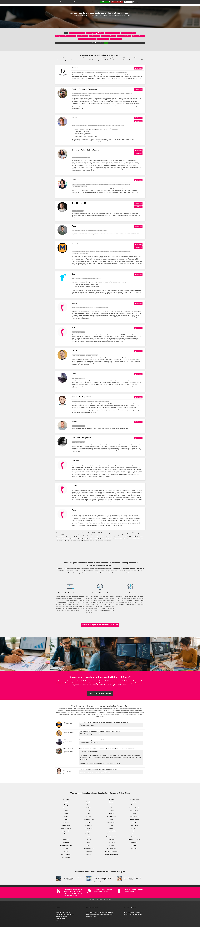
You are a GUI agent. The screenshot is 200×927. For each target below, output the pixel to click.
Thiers (134, 813)
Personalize (128, 2)
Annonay (66, 810)
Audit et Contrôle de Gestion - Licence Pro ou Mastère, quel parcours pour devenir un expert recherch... (103, 878)
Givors (88, 813)
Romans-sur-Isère (111, 831)
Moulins (111, 802)
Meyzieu (89, 845)
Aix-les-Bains (66, 799)
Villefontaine (134, 836)
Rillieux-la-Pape (111, 822)
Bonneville (66, 822)
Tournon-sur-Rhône (134, 819)
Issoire (88, 822)
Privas (111, 819)
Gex (89, 810)
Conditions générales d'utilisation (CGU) (65, 914)
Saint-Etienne (111, 842)
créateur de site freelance (128, 33)
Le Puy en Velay (89, 828)
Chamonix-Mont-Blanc (66, 845)
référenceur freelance (138, 36)
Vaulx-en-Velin (134, 825)
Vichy (134, 831)
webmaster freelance (115, 39)
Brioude (66, 834)
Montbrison (89, 851)
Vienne (134, 834)
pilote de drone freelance (108, 36)
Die (88, 799)
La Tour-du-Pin (88, 825)
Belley (66, 819)
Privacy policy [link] (136, 2)
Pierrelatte (111, 813)
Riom (111, 825)
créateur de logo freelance (112, 33)
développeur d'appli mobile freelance (65, 36)
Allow (106, 42)
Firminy (88, 805)
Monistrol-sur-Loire (89, 848)
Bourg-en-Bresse (66, 825)
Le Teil (88, 831)
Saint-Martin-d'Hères (134, 799)
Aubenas (66, 813)
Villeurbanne (134, 842)
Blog (57, 920)
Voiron (134, 845)
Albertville (66, 802)
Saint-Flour (111, 845)
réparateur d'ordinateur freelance (87, 39)
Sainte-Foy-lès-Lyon (111, 836)
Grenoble (88, 816)
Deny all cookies (118, 2)
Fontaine (88, 807)
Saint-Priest (134, 802)
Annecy (66, 805)
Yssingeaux (134, 848)
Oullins (111, 807)
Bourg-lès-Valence (66, 828)
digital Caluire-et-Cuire (91, 916)
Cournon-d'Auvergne (66, 854)
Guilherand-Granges (89, 819)
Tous (66, 33)
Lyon (89, 836)
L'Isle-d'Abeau (88, 834)
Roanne (111, 828)
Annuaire (58, 912)
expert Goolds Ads (82, 36)
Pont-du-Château (111, 816)
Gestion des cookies (60, 918)
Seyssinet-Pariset (134, 807)
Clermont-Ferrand (66, 848)
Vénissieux (134, 828)
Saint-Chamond (111, 834)
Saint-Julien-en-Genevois (111, 854)
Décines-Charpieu (66, 857)
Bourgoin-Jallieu (66, 831)
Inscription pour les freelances (100, 693)
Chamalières (66, 839)
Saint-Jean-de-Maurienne (111, 851)
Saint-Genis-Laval (111, 848)
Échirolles (88, 802)
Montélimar (89, 854)
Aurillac (66, 816)
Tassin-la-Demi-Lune (134, 810)
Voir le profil (139, 68)
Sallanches (134, 805)
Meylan (88, 842)
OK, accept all (106, 2)
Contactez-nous (59, 922)
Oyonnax (111, 810)
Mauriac (89, 839)
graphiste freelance (94, 36)
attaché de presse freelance (77, 33)
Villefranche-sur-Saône (134, 839)
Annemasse (66, 807)
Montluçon (111, 799)
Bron (66, 836)
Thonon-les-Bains (134, 816)
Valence (134, 822)
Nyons (111, 805)
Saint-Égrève (111, 839)
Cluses (66, 851)
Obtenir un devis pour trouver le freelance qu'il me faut (100, 625)
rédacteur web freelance (124, 36)
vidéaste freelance (103, 39)
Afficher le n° (139, 121)
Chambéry (66, 842)
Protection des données (61, 916)
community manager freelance (95, 33)
